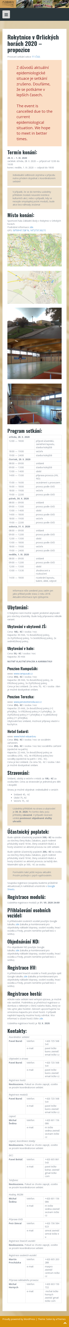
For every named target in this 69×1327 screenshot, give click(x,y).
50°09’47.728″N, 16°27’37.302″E (29, 230)
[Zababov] (34, 3)
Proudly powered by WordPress (18, 1319)
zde (31, 227)
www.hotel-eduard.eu (25, 736)
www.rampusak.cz (23, 673)
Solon (49, 1319)
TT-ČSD (36, 56)
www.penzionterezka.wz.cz (28, 701)
